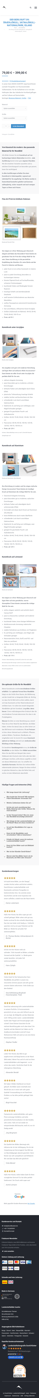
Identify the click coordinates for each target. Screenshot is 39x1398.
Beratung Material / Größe (17, 98)
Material (5, 104)
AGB (21, 1395)
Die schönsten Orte (7, 1314)
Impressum (7, 1395)
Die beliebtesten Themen (9, 1311)
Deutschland (24, 1333)
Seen (13, 1330)
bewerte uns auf (14, 1357)
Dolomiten (10, 1336)
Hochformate (14, 1333)
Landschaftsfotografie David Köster (22, 1346)
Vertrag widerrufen (29, 1395)
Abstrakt (27, 1330)
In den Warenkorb (18, 126)
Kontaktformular (9, 1231)
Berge (3, 1330)
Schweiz (31, 1333)
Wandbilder (11, 134)
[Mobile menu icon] (35, 7)
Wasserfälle (19, 1330)
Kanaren (25, 1336)
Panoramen (5, 1333)
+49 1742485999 (9, 1228)
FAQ (29, 98)
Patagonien (18, 1336)
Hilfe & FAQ (5, 1319)
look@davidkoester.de (11, 1226)
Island (4, 1336)
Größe (4, 114)
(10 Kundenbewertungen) (17, 81)
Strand (8, 1330)
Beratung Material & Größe (10, 1317)
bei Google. (31, 1203)
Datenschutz (16, 1395)
